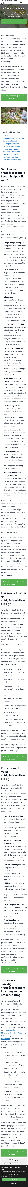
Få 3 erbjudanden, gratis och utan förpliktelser (12, 22)
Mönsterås (5, 1033)
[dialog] (14, 1176)
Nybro (3, 1036)
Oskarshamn (16, 1030)
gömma (6, 135)
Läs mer (11, 1176)
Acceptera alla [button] (14, 1179)
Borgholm (11, 1036)
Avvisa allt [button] (14, 1183)
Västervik (21, 1033)
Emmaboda (5, 1039)
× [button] (26, 1166)
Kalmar (7, 1030)
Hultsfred (14, 1033)
